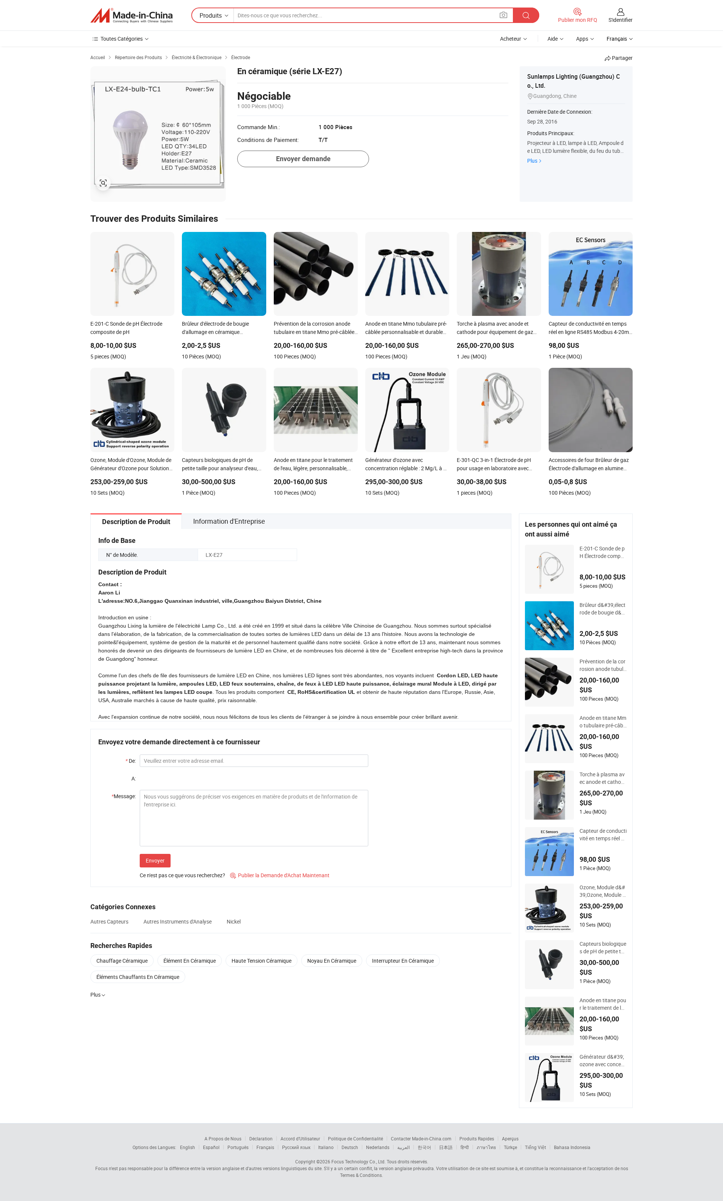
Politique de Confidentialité (355, 1138)
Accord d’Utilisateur (300, 1138)
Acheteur (510, 38)
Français (265, 1147)
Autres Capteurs (109, 921)
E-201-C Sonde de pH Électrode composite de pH (603, 552)
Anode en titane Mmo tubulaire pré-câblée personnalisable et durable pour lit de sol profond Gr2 (603, 721)
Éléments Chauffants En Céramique (137, 976)
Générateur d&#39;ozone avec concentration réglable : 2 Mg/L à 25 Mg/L (603, 1060)
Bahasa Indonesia (572, 1147)
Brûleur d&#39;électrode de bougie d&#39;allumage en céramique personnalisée (603, 608)
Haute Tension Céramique (261, 960)
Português (238, 1147)
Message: (123, 796)
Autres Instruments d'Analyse (177, 921)
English (187, 1147)
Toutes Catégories (122, 38)
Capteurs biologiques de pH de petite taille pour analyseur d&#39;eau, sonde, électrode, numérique (603, 947)
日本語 (446, 1147)
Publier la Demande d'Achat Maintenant (279, 875)
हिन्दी (465, 1147)
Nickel (234, 921)
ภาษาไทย (486, 1147)
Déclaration (261, 1138)
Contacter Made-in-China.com (421, 1138)
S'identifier (621, 19)
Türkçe (510, 1147)
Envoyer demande (303, 159)
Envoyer (155, 860)
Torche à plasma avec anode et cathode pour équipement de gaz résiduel (603, 778)
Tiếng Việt (535, 1147)
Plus (532, 160)
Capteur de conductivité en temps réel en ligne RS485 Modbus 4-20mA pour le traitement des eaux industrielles (603, 834)
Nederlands (377, 1147)
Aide (553, 38)
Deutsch (350, 1147)
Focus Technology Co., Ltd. (358, 1161)
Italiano (326, 1147)
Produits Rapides (476, 1138)
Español (211, 1147)
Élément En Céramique (189, 960)
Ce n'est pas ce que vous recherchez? (182, 875)
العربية (403, 1147)
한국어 (424, 1147)
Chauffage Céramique (122, 960)
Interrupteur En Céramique (403, 960)
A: (133, 778)
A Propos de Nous (222, 1138)
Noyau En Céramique (331, 960)
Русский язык (296, 1147)
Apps (582, 38)
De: (130, 760)
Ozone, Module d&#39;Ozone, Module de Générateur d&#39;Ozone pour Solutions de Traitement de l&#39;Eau (602, 891)
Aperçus (510, 1138)
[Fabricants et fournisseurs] (131, 15)
